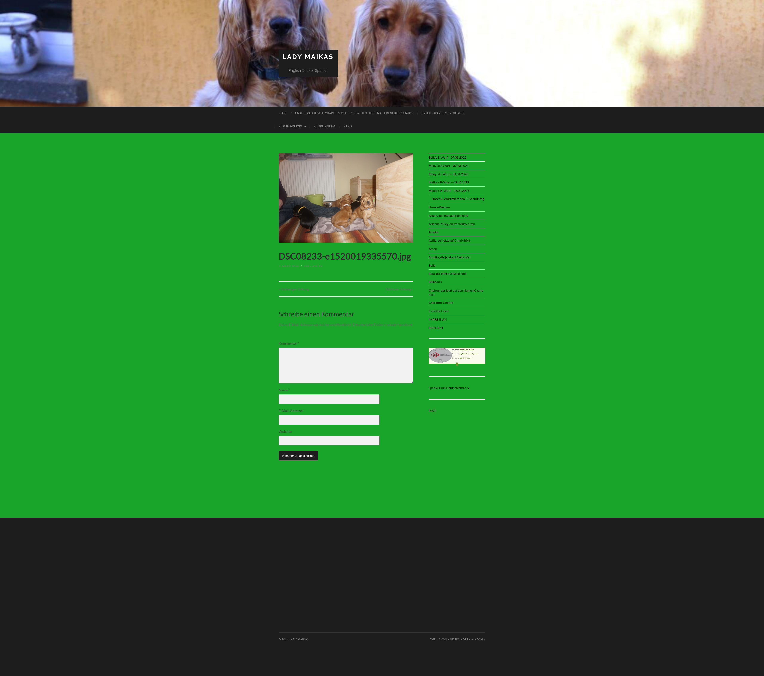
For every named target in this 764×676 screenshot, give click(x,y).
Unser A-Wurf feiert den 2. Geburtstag (458, 199)
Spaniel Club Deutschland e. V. (449, 388)
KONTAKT (436, 328)
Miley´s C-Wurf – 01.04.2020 (448, 174)
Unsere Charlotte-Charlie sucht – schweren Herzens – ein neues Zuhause (354, 113)
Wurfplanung (325, 126)
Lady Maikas (308, 56)
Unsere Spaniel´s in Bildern (443, 113)
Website (285, 431)
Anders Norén (459, 639)
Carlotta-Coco (438, 311)
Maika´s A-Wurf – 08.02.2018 (449, 190)
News (348, 126)
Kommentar (289, 343)
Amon (433, 249)
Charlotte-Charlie (441, 302)
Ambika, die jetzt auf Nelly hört (450, 257)
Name (284, 390)
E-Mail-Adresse (292, 411)
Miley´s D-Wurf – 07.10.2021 (449, 165)
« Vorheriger (294, 289)
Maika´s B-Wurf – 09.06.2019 (449, 182)
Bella (432, 265)
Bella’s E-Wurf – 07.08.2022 (447, 157)
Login (432, 410)
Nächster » (399, 289)
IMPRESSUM (438, 319)
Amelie (433, 232)
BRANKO (435, 282)
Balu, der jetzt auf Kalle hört (447, 273)
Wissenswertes (291, 126)
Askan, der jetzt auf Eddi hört (448, 215)
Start (283, 113)
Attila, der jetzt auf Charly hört (449, 240)
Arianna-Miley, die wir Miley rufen (452, 224)
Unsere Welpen (439, 207)
